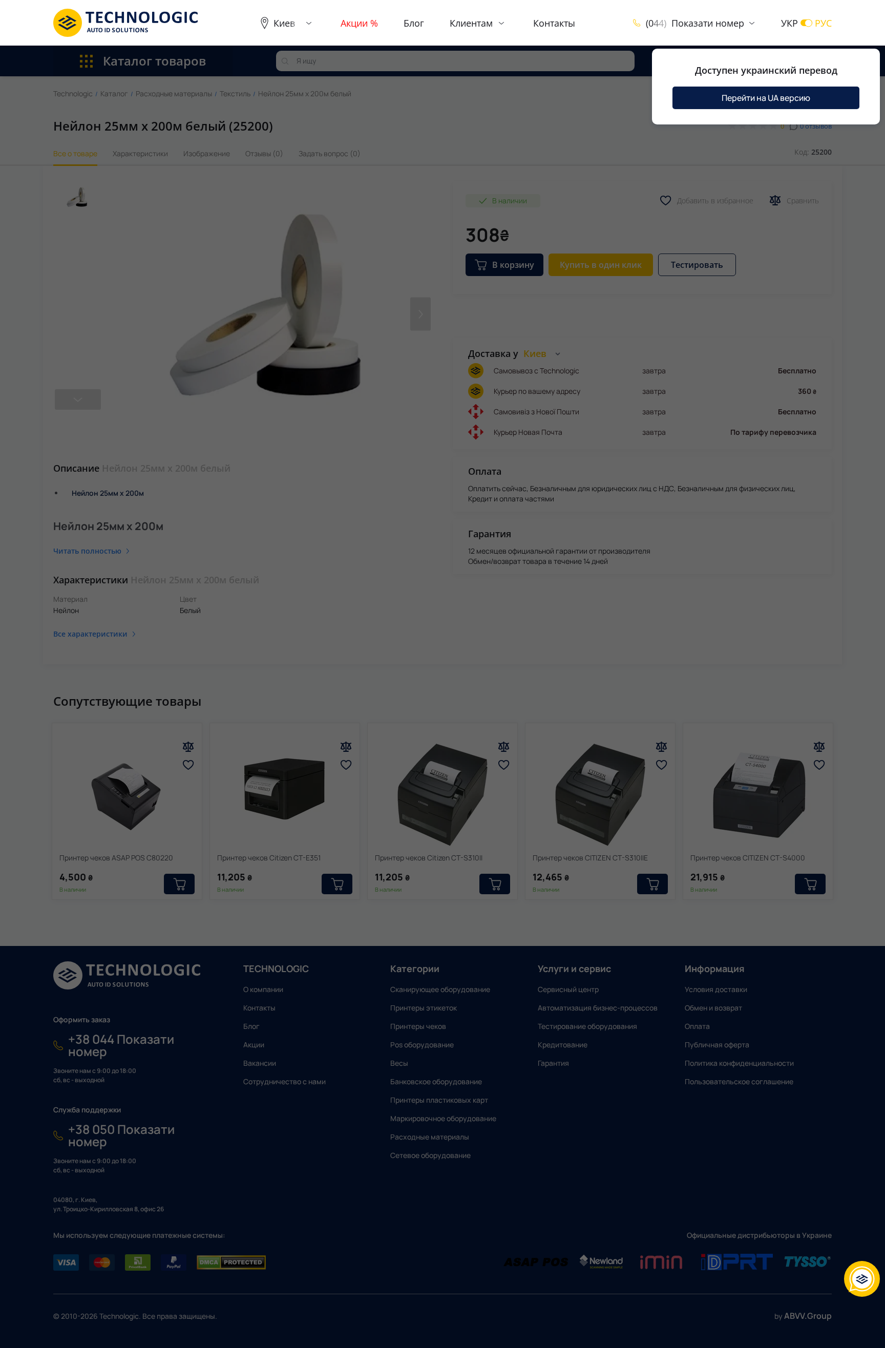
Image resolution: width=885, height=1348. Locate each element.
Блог (414, 23)
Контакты (554, 23)
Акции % (359, 23)
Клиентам (471, 23)
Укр (789, 23)
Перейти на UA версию (766, 97)
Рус (823, 23)
